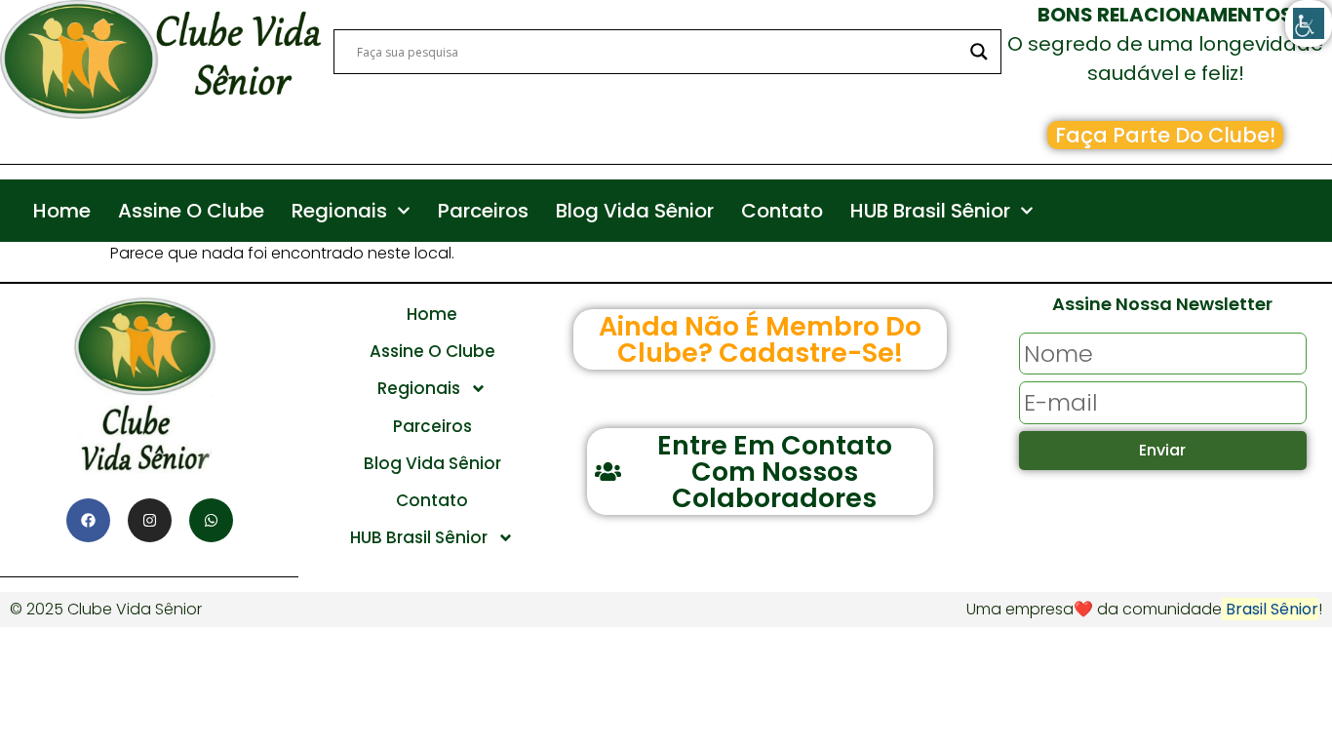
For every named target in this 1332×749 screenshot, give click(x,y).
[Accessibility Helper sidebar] (1308, 23)
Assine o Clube (191, 210)
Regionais (339, 210)
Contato (782, 210)
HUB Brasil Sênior (930, 210)
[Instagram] (150, 520)
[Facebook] (88, 520)
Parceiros (483, 210)
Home (62, 210)
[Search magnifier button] (979, 51)
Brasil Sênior (1270, 609)
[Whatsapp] (211, 520)
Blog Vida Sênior (635, 210)
